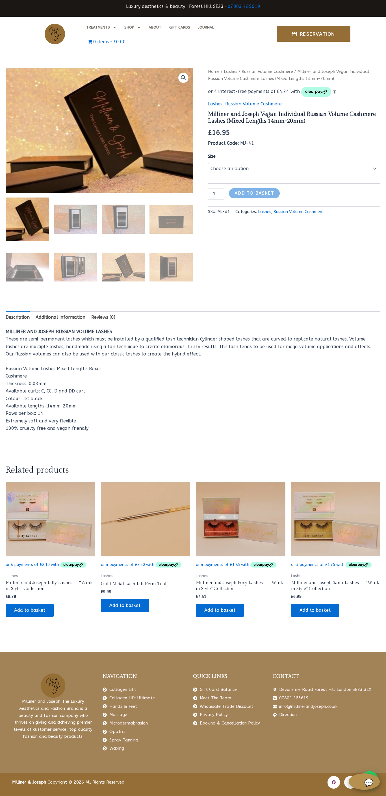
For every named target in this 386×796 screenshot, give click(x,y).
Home (214, 71)
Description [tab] (18, 317)
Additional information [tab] (60, 317)
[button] (183, 78)
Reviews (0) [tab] (103, 317)
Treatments (98, 27)
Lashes (230, 71)
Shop (129, 27)
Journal (206, 27)
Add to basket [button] (29, 610)
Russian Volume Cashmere (267, 71)
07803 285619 (244, 6)
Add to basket (254, 193)
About (155, 27)
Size (212, 156)
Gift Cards (179, 27)
